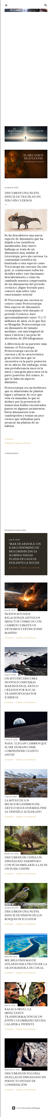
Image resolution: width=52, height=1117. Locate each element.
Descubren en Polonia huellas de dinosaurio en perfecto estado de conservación (25, 1079)
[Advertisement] (26, 39)
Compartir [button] (9, 439)
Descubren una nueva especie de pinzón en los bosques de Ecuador (23, 915)
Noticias (27, 443)
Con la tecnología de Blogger (28, 1108)
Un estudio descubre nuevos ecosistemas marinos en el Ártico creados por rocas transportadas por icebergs (22, 688)
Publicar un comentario (30, 568)
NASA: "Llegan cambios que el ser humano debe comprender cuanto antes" (25, 748)
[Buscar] (45, 4)
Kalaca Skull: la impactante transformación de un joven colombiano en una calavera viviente (25, 1016)
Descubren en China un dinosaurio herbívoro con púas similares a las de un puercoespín (26, 863)
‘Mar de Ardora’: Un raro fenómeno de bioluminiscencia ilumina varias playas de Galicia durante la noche (25, 553)
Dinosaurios (18, 443)
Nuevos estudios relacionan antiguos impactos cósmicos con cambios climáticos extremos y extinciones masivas (23, 623)
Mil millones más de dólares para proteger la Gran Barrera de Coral (26, 964)
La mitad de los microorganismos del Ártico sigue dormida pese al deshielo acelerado (25, 805)
